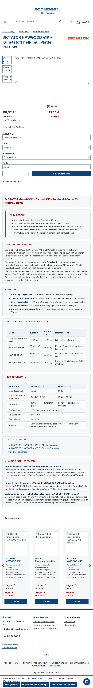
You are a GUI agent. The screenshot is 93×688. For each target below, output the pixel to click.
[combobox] (35, 21)
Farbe (5, 143)
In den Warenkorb (61, 174)
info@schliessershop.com (15, 629)
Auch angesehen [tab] (13, 518)
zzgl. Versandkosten (11, 120)
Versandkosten (53, 663)
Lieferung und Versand (43, 625)
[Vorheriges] (16, 83)
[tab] (3, 190)
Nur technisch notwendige (35, 684)
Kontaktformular (9, 647)
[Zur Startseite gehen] (46, 10)
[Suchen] (60, 21)
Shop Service (40, 617)
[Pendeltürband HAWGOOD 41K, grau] (52, 57)
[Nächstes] (88, 83)
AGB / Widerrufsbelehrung (45, 628)
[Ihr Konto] (71, 22)
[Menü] (5, 22)
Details (16, 601)
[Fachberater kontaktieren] (86, 681)
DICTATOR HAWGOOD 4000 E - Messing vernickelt (35, 445)
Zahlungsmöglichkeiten (43, 621)
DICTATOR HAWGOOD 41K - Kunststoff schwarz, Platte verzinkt (76, 560)
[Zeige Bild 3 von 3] (56, 106)
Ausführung (8, 133)
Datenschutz (70, 625)
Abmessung (8, 153)
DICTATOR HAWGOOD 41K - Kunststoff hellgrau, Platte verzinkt (15, 560)
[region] (46, 82)
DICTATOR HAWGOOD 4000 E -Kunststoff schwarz (35, 448)
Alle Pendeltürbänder (17, 452)
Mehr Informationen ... (11, 681)
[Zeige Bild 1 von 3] (48, 106)
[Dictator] (78, 38)
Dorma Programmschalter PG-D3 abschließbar (46, 560)
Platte (5, 163)
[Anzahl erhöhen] (28, 173)
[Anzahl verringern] (5, 173)
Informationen (72, 617)
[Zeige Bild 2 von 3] (52, 106)
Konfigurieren (11, 684)
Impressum (69, 621)
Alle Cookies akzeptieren (64, 684)
